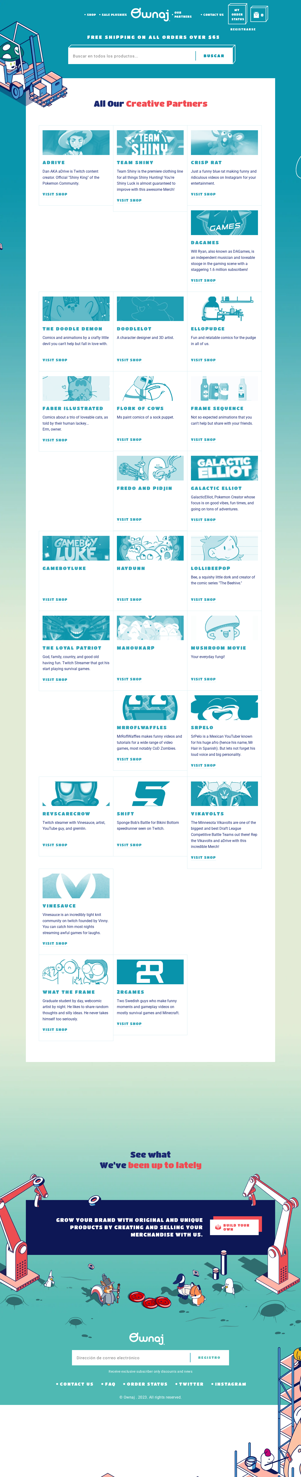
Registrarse (243, 29)
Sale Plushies (114, 14)
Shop (91, 14)
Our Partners (183, 14)
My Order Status (238, 14)
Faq (110, 1384)
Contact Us (213, 14)
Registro (209, 1357)
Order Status (147, 1384)
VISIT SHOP (55, 194)
